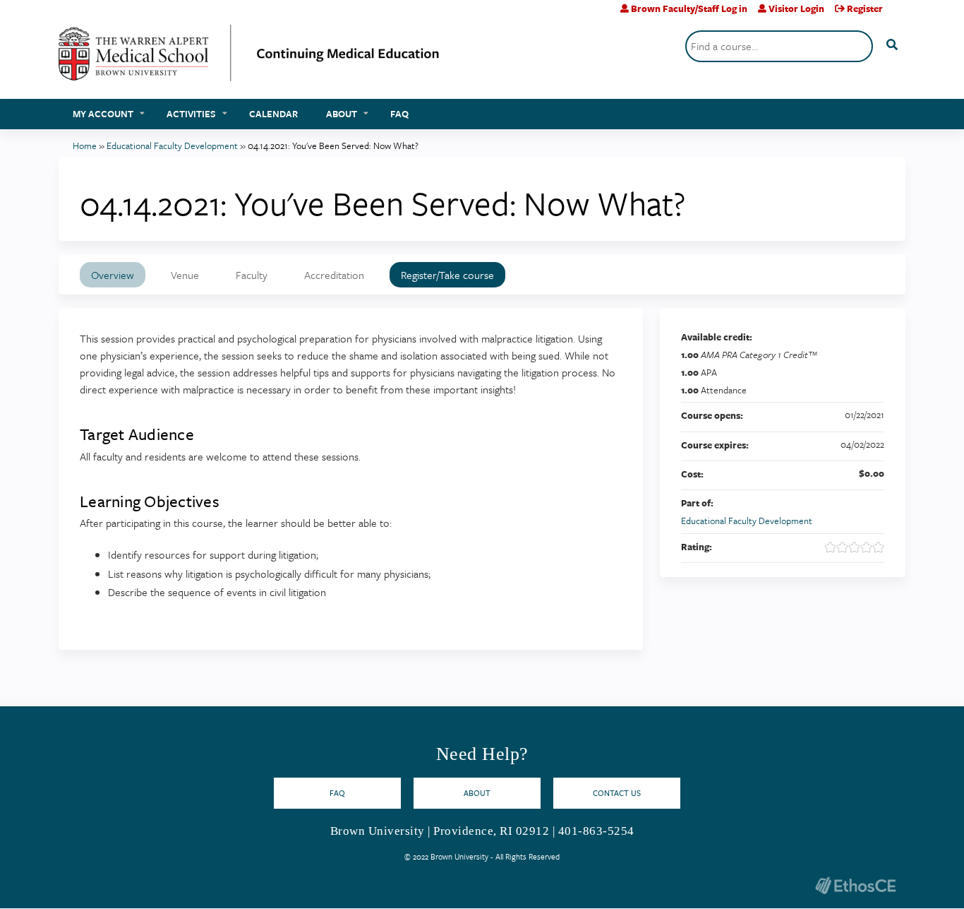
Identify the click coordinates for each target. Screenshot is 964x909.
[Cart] (899, 14)
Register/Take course (447, 275)
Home (85, 145)
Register (865, 8)
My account (103, 114)
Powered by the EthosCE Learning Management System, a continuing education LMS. (855, 885)
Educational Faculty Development (172, 145)
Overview (112, 275)
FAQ (399, 114)
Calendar (273, 114)
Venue (185, 275)
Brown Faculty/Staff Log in (689, 8)
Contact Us (617, 793)
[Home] (249, 58)
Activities (191, 114)
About (341, 114)
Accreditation (334, 275)
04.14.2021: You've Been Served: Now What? (333, 145)
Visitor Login (796, 8)
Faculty (251, 275)
